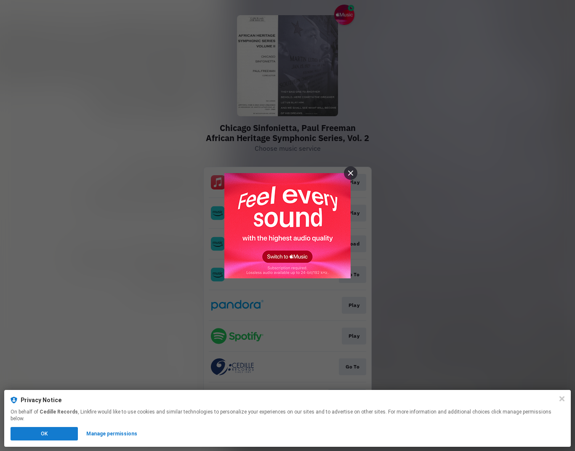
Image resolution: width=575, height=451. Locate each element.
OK (44, 434)
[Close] (562, 399)
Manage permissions (111, 434)
